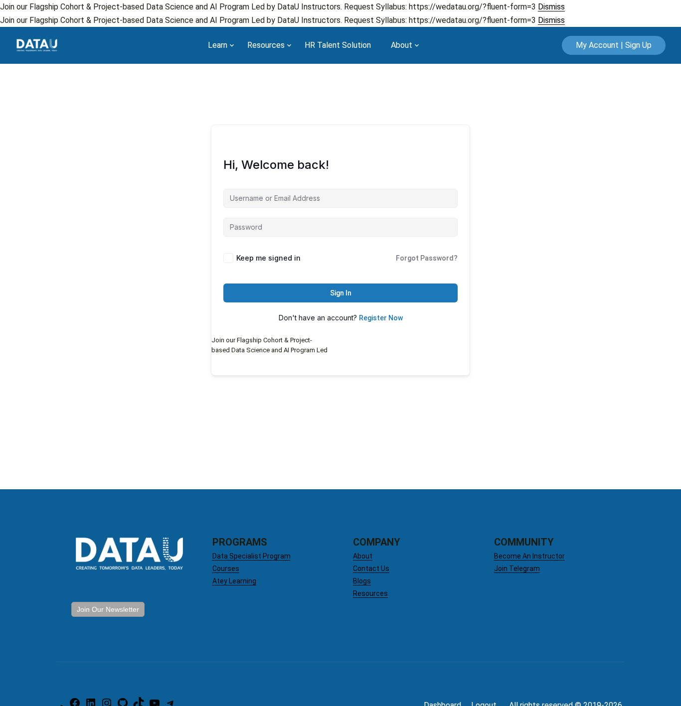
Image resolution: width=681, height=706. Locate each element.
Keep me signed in (268, 258)
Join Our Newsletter (108, 609)
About (401, 45)
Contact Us (371, 568)
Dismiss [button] (551, 6)
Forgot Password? (427, 258)
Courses (225, 568)
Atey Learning (234, 581)
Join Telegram (517, 568)
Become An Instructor (529, 556)
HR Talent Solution (338, 45)
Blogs (362, 581)
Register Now (381, 318)
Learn (217, 45)
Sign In (340, 293)
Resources (266, 45)
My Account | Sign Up (614, 45)
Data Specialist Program (251, 556)
